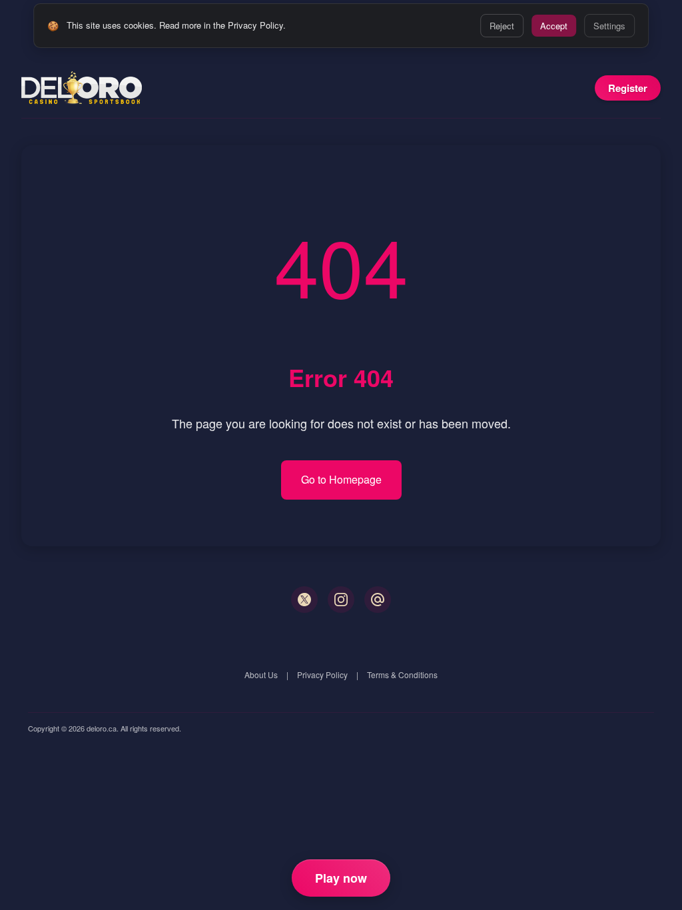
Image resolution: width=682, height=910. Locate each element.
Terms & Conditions (402, 674)
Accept (553, 25)
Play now (341, 878)
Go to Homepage (341, 479)
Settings (609, 25)
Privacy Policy (322, 674)
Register (627, 88)
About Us (261, 674)
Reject (502, 25)
